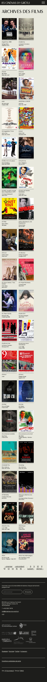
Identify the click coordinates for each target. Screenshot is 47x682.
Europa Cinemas (6, 640)
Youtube (11, 651)
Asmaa (21, 404)
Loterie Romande (24, 633)
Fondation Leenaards (31, 640)
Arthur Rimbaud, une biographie (25, 222)
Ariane (4, 72)
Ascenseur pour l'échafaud (24, 344)
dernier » (39, 569)
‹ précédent (19, 566)
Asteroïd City (6, 465)
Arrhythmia (22, 161)
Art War (4, 222)
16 (21, 569)
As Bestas (22, 253)
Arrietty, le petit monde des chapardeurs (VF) (9, 191)
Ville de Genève (9, 633)
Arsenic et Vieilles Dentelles (24, 191)
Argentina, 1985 (6, 42)
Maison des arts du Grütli (33, 633)
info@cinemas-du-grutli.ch (10, 611)
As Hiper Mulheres (24, 282)
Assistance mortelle (8, 434)
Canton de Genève (23, 626)
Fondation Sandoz (19, 640)
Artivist (4, 253)
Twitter (17, 651)
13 (9, 569)
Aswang (21, 465)
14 (13, 569)
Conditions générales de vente (11, 661)
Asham (21, 374)
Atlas (3, 555)
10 (38, 566)
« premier (8, 566)
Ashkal (4, 404)
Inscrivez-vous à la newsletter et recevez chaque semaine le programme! (20, 586)
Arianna (21, 72)
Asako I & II (22, 313)
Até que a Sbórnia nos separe (25, 495)
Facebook (5, 651)
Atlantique (22, 526)
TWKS (22, 671)
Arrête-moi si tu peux (8, 161)
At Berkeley (5, 495)
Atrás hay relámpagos (26, 555)
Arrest (21, 131)
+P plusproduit (9, 671)
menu (43, 2)
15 (17, 569)
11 (41, 566)
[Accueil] (16, 2)
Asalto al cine (6, 343)
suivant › (30, 569)
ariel (3, 101)
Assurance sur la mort (26, 434)
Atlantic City (6, 526)
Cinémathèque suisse (9, 626)
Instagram (23, 651)
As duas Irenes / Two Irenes (8, 283)
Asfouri (4, 374)
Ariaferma (22, 42)
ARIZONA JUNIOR (24, 101)
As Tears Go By (6, 313)
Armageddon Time (8, 131)
